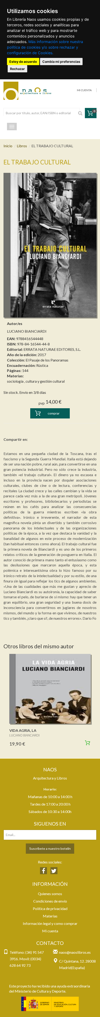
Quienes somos (50, 893)
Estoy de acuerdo (23, 62)
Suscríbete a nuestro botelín (50, 848)
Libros (22, 146)
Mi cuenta (50, 931)
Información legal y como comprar (50, 923)
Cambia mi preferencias (61, 62)
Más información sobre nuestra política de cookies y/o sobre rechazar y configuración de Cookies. (45, 47)
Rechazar (17, 69)
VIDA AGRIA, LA (22, 730)
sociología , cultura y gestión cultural (36, 381)
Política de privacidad (50, 908)
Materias (50, 916)
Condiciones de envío (50, 901)
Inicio (7, 146)
